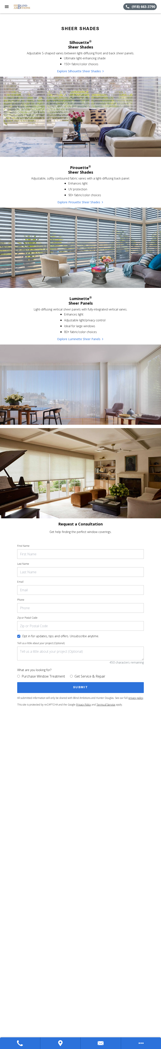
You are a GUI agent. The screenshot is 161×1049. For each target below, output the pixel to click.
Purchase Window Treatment (43, 676)
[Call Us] (20, 1043)
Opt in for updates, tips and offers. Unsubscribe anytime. (60, 636)
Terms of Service (105, 704)
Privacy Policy (83, 704)
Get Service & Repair (89, 676)
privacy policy (135, 698)
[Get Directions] (60, 1043)
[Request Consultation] (101, 1043)
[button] (6, 6)
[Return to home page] (26, 7)
